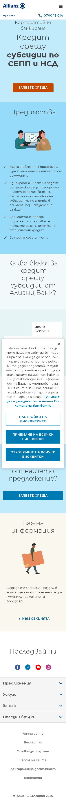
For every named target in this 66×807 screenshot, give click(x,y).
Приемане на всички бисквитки (33, 437)
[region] (33, 403)
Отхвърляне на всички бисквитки (33, 454)
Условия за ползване (33, 751)
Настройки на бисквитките (33, 419)
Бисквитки (33, 742)
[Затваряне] (59, 344)
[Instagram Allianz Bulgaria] (48, 667)
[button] (61, 6)
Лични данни (33, 733)
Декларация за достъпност (33, 769)
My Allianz (9, 16)
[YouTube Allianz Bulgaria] (38, 667)
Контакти (33, 778)
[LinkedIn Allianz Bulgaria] (28, 667)
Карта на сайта (33, 760)
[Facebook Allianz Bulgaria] (18, 667)
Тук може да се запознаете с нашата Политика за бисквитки (33, 401)
